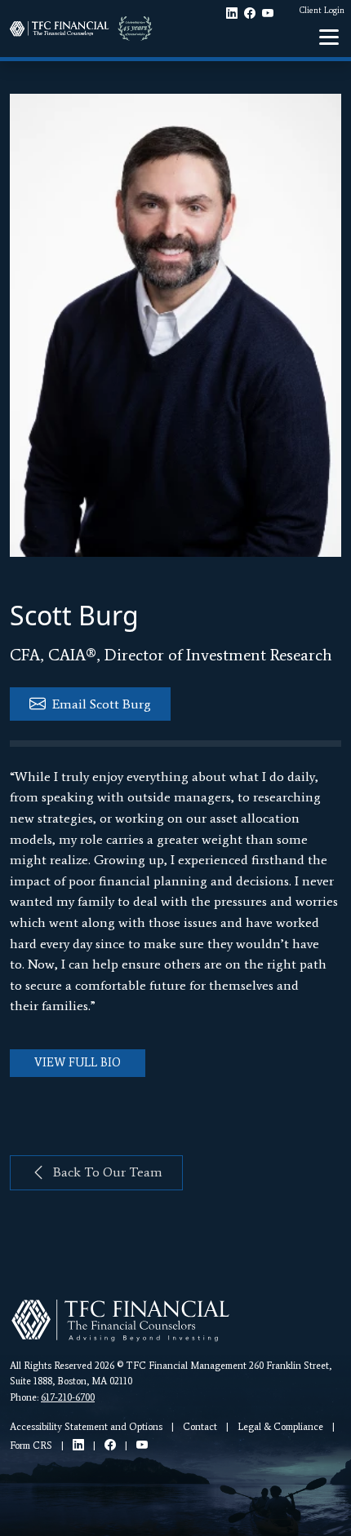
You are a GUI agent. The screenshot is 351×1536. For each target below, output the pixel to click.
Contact (200, 1426)
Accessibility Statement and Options (86, 1426)
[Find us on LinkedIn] (78, 1445)
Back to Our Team (107, 1172)
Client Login (322, 10)
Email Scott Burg (101, 704)
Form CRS (31, 1445)
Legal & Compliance (280, 1426)
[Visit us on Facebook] (110, 1445)
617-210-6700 (68, 1397)
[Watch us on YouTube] (142, 1445)
